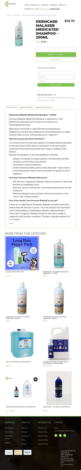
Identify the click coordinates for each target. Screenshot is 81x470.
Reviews (39, 107)
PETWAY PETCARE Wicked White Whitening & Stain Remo (55, 362)
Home (26, 5)
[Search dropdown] (46, 9)
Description (12, 107)
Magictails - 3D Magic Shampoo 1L (57, 407)
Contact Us (29, 9)
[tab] (12, 107)
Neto (62, 466)
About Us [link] (24, 428)
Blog (37, 9)
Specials (45, 5)
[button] (56, 59)
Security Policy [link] (43, 440)
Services (53, 5)
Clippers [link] (7, 443)
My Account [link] (9, 428)
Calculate (56, 85)
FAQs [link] (23, 440)
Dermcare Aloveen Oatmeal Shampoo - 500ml (18, 317)
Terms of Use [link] (42, 428)
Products (34, 5)
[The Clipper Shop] (13, 3)
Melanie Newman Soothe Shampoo (20, 407)
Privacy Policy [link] (42, 432)
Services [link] (24, 432)
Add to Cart (57, 54)
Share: (38, 42)
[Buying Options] (73, 357)
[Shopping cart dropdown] (43, 9)
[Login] (41, 9)
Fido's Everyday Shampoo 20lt (18, 362)
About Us (62, 5)
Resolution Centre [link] (8, 437)
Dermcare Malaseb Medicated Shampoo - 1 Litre (56, 272)
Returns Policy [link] (43, 436)
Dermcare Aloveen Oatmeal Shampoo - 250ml (55, 317)
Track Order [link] (9, 432)
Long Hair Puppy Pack (15, 272)
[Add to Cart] (36, 267)
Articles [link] (23, 444)
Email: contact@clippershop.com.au (64, 429)
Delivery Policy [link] (43, 444)
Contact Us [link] (25, 436)
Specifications (26, 107)
